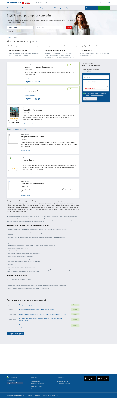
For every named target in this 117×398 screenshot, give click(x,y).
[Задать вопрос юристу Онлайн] (17, 131)
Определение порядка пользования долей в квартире (35, 305)
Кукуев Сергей (28, 160)
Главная (9, 37)
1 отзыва (17, 122)
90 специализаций (29, 78)
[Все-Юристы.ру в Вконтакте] (108, 395)
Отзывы (48, 3)
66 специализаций (25, 195)
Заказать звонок (91, 8)
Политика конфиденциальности (15, 395)
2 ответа (75, 304)
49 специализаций (27, 174)
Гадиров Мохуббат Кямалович (32, 136)
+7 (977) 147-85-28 (32, 99)
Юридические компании (29, 8)
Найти (69, 27)
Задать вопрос (104, 8)
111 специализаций (28, 123)
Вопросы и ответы (45, 8)
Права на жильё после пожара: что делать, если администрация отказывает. (42, 314)
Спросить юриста (90, 99)
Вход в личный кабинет (63, 383)
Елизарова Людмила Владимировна (39, 67)
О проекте (39, 3)
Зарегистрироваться (62, 381)
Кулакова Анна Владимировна (33, 183)
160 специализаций (30, 95)
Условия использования (33, 395)
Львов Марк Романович (32, 110)
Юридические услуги (36, 386)
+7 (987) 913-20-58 (32, 81)
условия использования (97, 95)
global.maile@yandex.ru (15, 383)
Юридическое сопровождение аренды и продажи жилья (36, 309)
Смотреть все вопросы (15, 333)
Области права (58, 8)
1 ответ (75, 309)
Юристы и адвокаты (13, 8)
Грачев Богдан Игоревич (34, 91)
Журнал (68, 8)
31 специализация (25, 150)
